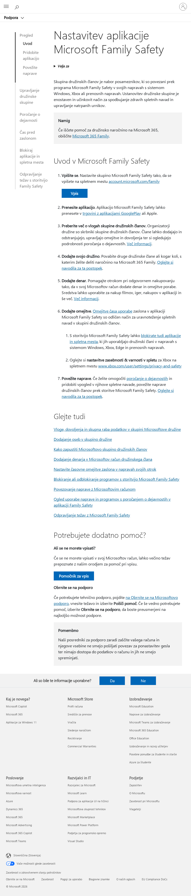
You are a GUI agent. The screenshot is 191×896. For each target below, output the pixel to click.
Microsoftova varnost (18, 793)
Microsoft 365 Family (90, 135)
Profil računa (75, 706)
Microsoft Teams (16, 841)
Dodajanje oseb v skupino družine (83, 439)
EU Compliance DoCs (154, 879)
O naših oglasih (125, 879)
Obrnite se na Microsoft (20, 879)
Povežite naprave (30, 70)
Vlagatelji (135, 809)
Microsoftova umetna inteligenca (26, 785)
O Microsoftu (137, 793)
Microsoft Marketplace (81, 817)
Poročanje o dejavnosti (30, 117)
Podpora (11, 17)
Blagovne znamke (99, 879)
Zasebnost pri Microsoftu (144, 801)
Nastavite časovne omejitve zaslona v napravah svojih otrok (105, 469)
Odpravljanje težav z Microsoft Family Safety (92, 515)
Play (137, 213)
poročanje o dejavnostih (147, 378)
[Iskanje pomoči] (17, 6)
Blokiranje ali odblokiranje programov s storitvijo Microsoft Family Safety (116, 479)
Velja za (63, 66)
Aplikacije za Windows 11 (21, 722)
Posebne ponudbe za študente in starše (153, 754)
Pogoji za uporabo (71, 879)
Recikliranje (75, 738)
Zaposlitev (135, 785)
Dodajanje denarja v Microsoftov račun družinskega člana (103, 459)
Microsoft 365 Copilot (19, 833)
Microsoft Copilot (16, 706)
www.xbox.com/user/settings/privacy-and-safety (140, 365)
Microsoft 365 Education (144, 730)
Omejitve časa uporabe (112, 311)
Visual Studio (76, 841)
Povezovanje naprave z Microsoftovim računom (95, 489)
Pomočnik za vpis (74, 575)
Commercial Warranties (82, 746)
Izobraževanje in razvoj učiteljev (148, 746)
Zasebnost (47, 879)
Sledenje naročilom (79, 730)
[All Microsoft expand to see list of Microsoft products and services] (6, 7)
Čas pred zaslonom (28, 135)
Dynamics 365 (14, 809)
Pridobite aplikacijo (31, 55)
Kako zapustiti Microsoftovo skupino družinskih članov (100, 449)
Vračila (72, 722)
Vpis (74, 193)
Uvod (27, 43)
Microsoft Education (141, 706)
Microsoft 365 (14, 714)
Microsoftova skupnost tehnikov (87, 809)
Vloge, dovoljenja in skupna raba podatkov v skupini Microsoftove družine (117, 429)
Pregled (26, 35)
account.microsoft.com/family (134, 181)
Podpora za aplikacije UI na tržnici (88, 801)
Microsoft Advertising (19, 825)
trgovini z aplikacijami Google (108, 213)
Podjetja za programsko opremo (87, 833)
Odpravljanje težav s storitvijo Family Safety (34, 180)
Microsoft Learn (77, 793)
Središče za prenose (80, 714)
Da (112, 680)
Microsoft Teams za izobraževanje (149, 722)
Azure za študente (140, 762)
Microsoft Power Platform (83, 825)
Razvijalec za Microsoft (82, 785)
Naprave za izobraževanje (144, 714)
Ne (143, 680)
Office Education (139, 738)
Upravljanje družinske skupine (29, 96)
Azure (9, 801)
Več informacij (139, 243)
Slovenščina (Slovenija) (27, 855)
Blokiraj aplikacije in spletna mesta (32, 156)
